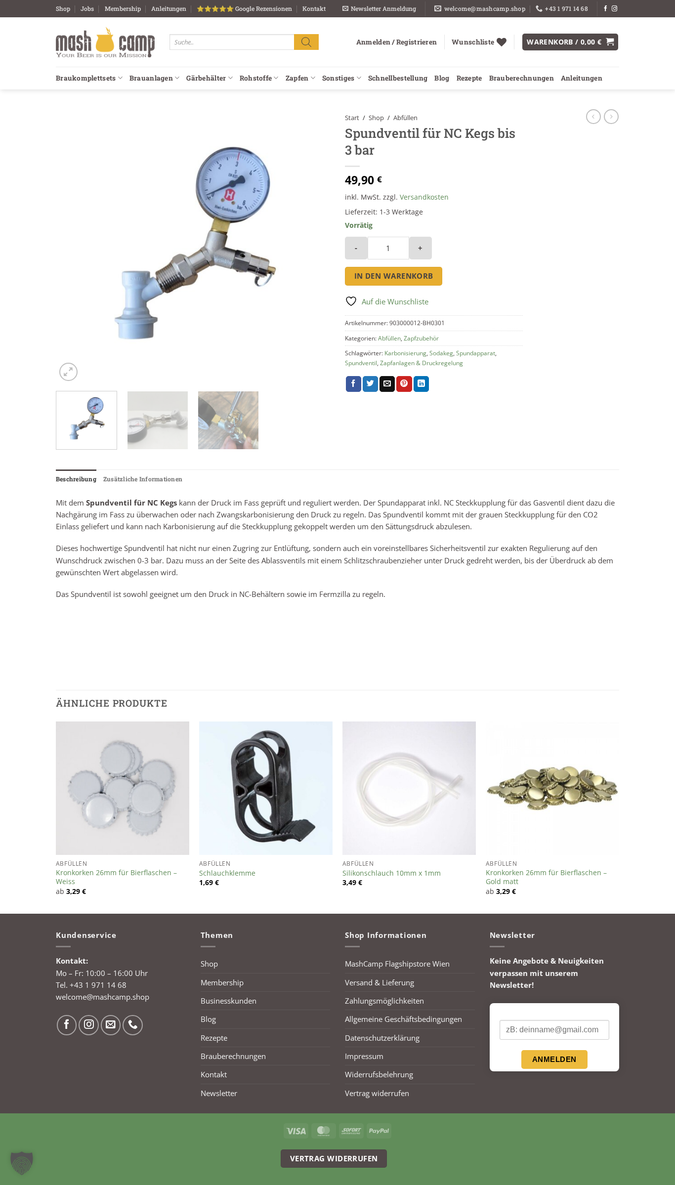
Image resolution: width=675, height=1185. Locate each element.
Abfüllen (405, 117)
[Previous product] (611, 116)
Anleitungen (168, 8)
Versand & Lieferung (379, 982)
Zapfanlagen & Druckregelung (421, 363)
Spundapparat (475, 353)
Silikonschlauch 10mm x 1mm (391, 873)
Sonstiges (338, 78)
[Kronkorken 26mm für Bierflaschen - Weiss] (122, 788)
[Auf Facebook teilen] (353, 384)
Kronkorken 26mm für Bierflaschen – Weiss (116, 877)
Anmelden (554, 1059)
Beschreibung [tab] (76, 479)
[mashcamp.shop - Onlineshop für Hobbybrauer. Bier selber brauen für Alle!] (105, 42)
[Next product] (593, 116)
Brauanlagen (151, 78)
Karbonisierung (405, 353)
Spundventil (361, 363)
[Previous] (74, 246)
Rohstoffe (256, 78)
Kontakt (314, 8)
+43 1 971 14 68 (98, 985)
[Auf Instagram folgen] (614, 9)
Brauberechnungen (521, 78)
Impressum (364, 1056)
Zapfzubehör (421, 338)
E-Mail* (511, 1012)
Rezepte (469, 78)
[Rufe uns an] (133, 1025)
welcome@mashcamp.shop (102, 997)
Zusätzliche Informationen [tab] (142, 479)
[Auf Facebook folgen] (605, 9)
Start (352, 117)
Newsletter (219, 1093)
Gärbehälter (206, 78)
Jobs (87, 8)
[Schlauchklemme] (266, 788)
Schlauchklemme (227, 873)
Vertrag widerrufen (377, 1093)
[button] (379, 8)
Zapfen (297, 78)
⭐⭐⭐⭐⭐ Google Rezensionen (244, 8)
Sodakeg (441, 353)
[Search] (306, 41)
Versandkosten (424, 197)
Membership (123, 8)
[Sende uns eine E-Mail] (111, 1025)
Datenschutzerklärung (382, 1038)
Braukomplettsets (86, 78)
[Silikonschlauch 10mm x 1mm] (409, 788)
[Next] (312, 246)
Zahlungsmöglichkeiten (384, 1001)
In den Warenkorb (393, 276)
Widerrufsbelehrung (379, 1074)
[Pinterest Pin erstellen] (404, 384)
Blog (441, 78)
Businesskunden (228, 1001)
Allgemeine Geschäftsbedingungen (403, 1019)
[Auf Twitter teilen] (370, 384)
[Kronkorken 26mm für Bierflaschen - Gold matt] (552, 788)
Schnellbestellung (398, 78)
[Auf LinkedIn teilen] (421, 384)
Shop (63, 8)
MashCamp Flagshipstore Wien (397, 964)
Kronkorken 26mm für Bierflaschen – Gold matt (546, 877)
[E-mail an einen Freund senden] (387, 384)
